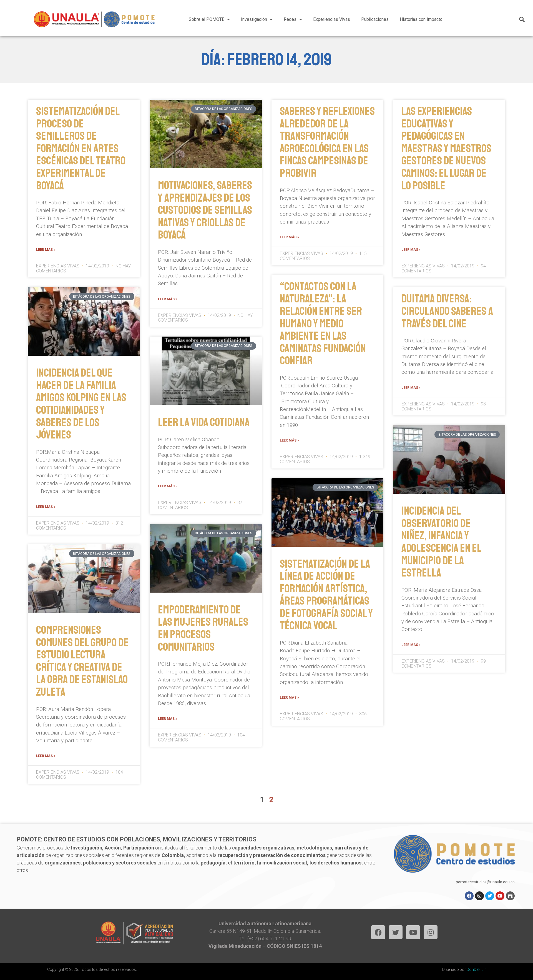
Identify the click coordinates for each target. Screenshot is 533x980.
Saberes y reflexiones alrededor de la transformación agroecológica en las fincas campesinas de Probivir (327, 142)
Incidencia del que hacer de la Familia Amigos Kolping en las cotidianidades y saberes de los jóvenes (81, 404)
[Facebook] (469, 895)
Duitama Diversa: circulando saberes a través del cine (447, 311)
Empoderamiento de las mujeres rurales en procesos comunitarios (203, 628)
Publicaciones (375, 19)
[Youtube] (500, 895)
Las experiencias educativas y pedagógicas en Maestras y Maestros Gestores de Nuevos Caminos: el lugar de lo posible (446, 148)
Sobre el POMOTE (206, 19)
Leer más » (45, 250)
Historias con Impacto (421, 19)
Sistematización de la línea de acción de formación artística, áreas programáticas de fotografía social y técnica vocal (326, 595)
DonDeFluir (476, 969)
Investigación (254, 19)
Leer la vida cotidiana (204, 422)
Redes (290, 19)
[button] (521, 19)
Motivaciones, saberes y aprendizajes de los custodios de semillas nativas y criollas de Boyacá (205, 210)
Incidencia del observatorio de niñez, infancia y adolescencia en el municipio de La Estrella (441, 542)
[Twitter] (489, 895)
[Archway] (510, 895)
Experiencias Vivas (331, 19)
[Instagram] (479, 895)
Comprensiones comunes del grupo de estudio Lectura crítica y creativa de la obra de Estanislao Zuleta (82, 661)
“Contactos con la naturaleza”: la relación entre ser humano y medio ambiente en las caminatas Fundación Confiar (323, 324)
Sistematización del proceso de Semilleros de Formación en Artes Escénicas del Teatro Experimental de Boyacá (80, 148)
